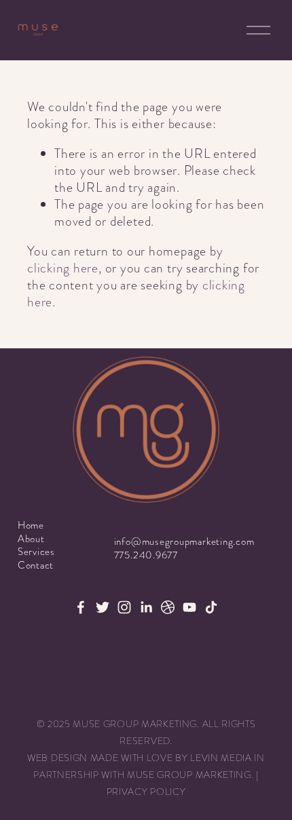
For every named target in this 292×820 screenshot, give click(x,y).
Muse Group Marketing (189, 775)
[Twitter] (102, 607)
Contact (36, 565)
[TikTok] (211, 607)
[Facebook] (81, 607)
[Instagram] (124, 607)
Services (36, 552)
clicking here (62, 268)
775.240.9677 (146, 555)
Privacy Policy (146, 792)
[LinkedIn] (146, 607)
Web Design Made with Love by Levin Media (139, 758)
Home (31, 525)
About (31, 539)
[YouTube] (189, 607)
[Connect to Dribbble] (168, 607)
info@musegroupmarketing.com (184, 541)
